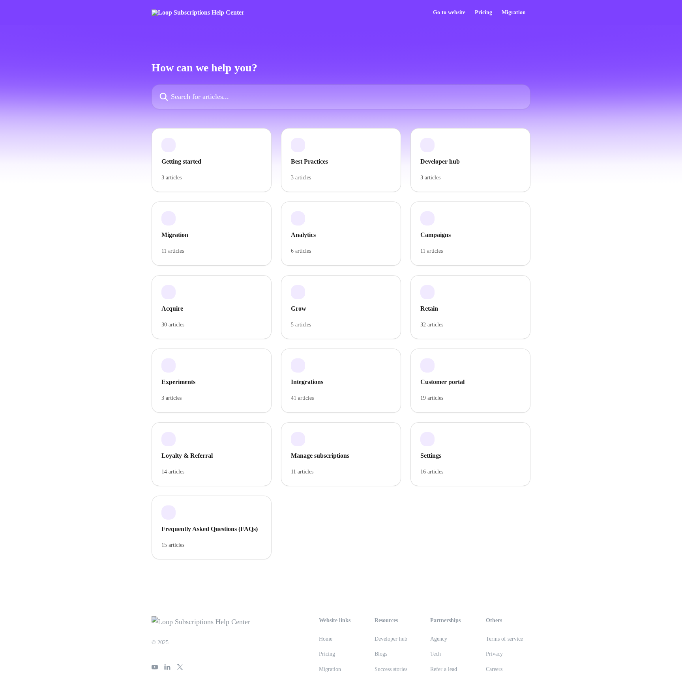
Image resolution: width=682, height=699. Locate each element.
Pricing (483, 12)
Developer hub (391, 639)
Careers (494, 669)
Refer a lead (443, 669)
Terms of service (504, 639)
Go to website (449, 12)
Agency (438, 639)
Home (325, 639)
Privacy (494, 654)
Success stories (391, 669)
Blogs (381, 654)
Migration (514, 12)
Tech (435, 654)
